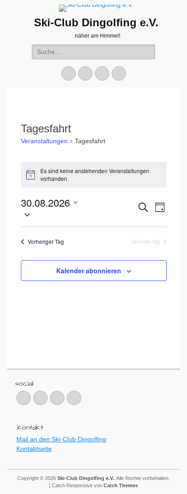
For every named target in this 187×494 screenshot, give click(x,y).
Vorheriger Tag (46, 241)
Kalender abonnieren (88, 270)
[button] (79, 214)
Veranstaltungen (44, 141)
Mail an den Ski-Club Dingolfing (61, 439)
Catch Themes (120, 485)
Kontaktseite (34, 448)
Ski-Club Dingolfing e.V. (96, 22)
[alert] (94, 175)
